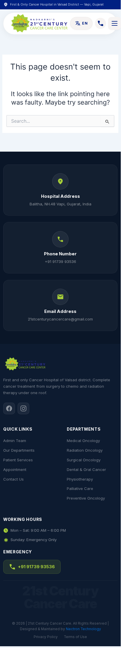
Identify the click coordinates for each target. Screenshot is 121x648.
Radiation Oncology (85, 450)
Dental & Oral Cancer (86, 469)
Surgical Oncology (83, 460)
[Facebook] (9, 408)
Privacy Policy (46, 637)
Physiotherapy (80, 479)
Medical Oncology (83, 440)
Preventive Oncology (86, 498)
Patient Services (18, 460)
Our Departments (19, 450)
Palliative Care (80, 488)
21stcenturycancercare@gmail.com (60, 319)
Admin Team (14, 440)
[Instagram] (23, 408)
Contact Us (13, 479)
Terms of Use (75, 637)
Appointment (14, 469)
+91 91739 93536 (60, 261)
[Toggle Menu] (114, 23)
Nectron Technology (83, 629)
